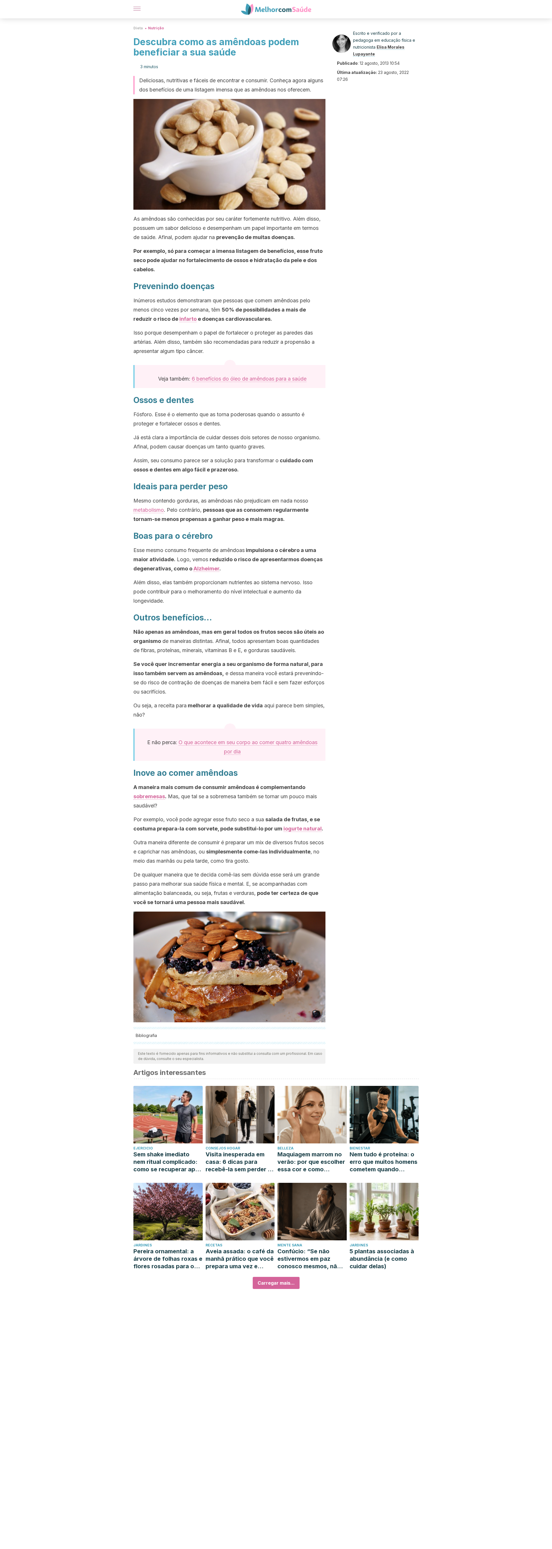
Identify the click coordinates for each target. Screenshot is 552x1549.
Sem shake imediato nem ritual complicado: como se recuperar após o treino (167, 1162)
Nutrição (156, 28)
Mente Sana (289, 1245)
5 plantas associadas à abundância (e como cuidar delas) (382, 1259)
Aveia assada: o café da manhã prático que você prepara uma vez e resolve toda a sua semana (240, 1259)
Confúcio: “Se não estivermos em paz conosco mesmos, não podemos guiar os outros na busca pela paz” (309, 1259)
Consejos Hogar (223, 1148)
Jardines (142, 1245)
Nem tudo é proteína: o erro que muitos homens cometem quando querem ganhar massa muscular (383, 1162)
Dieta (138, 28)
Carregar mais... (276, 1283)
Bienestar (360, 1148)
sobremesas (149, 796)
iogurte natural (302, 829)
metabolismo (148, 510)
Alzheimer (206, 569)
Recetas (214, 1245)
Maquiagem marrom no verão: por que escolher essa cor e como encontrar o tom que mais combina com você (311, 1162)
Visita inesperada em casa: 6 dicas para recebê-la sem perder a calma (238, 1162)
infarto (188, 319)
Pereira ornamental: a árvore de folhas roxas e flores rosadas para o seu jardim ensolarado (167, 1259)
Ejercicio (143, 1148)
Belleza (285, 1148)
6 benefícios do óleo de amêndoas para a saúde (249, 379)
